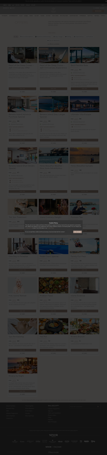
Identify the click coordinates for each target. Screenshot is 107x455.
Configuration (28, 228)
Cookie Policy (50, 228)
